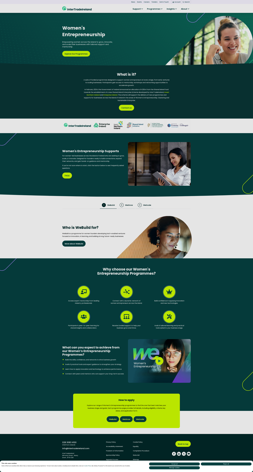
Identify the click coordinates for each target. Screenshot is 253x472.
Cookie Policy (87, 466)
